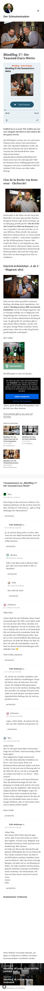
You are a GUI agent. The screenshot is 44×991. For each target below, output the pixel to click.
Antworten (9, 516)
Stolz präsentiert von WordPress (14, 988)
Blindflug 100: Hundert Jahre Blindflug (29, 438)
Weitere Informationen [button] (22, 401)
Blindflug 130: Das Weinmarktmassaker (10, 462)
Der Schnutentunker (16, 16)
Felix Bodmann (15, 524)
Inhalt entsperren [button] (22, 396)
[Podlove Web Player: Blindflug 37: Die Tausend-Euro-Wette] (22, 93)
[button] (4, 987)
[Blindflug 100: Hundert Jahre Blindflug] (30, 430)
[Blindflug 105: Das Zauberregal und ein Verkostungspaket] (11, 430)
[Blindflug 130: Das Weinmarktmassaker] (11, 454)
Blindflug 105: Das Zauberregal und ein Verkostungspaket (10, 439)
